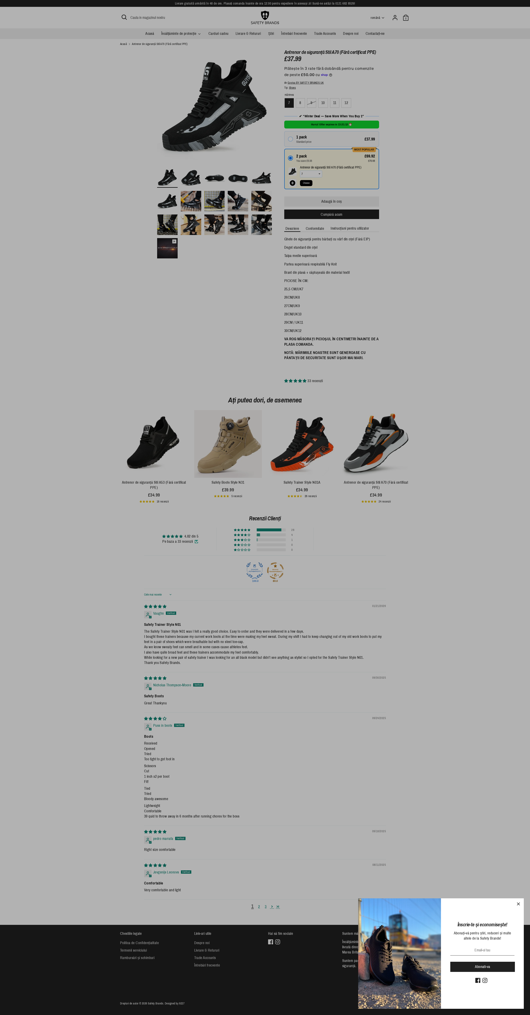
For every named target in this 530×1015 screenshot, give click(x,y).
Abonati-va (482, 967)
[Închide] (518, 903)
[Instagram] (484, 980)
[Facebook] (477, 980)
